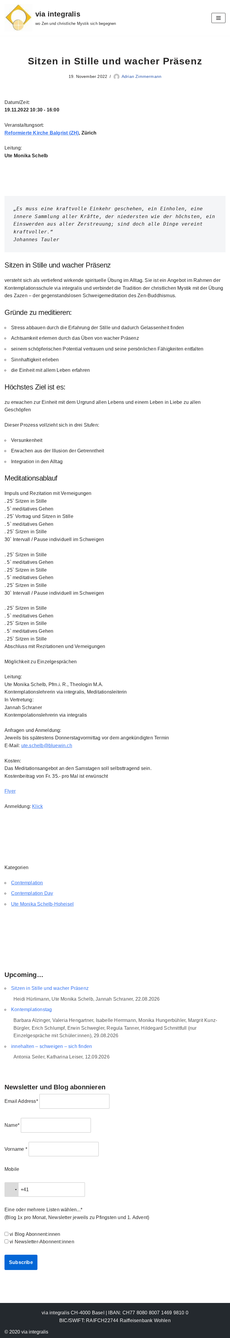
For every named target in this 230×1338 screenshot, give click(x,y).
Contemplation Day (32, 893)
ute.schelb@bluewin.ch (46, 745)
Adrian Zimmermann (141, 76)
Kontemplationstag (31, 1009)
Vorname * (15, 1149)
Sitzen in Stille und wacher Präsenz (50, 988)
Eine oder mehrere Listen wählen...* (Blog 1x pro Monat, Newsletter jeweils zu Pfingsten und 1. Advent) (76, 1213)
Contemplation (27, 882)
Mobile (11, 1169)
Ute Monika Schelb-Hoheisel (42, 904)
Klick (37, 806)
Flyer (10, 791)
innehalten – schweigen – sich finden (51, 1046)
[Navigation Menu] (218, 18)
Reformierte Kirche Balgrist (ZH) (41, 132)
